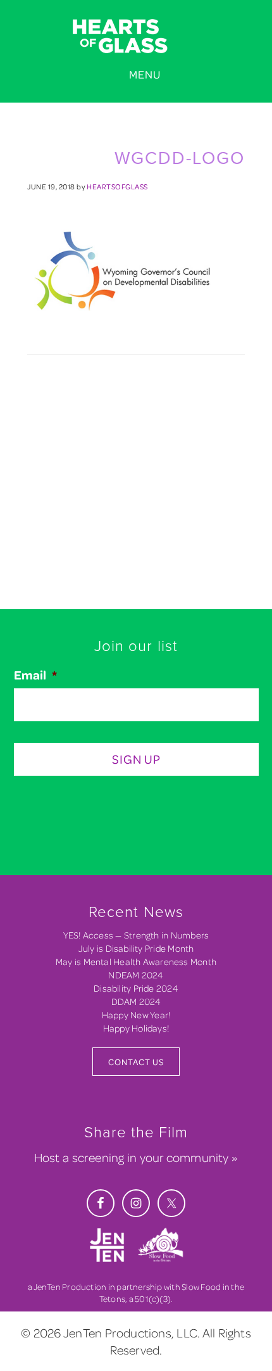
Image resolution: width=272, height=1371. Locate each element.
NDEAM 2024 (135, 975)
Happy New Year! (136, 1014)
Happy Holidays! (136, 1028)
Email (35, 675)
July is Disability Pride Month (136, 948)
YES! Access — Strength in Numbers (136, 935)
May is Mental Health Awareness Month (136, 961)
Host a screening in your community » (136, 1157)
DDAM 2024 (136, 1001)
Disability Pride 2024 (136, 988)
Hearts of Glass (136, 37)
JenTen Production (70, 1286)
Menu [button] (145, 74)
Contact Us (136, 1062)
